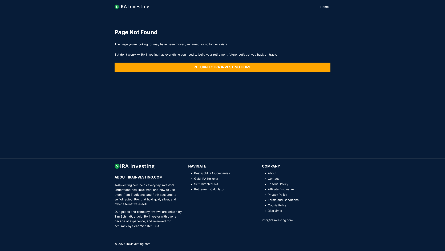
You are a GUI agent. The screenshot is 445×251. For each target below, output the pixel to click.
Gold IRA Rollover (206, 178)
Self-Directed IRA (206, 184)
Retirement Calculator (209, 189)
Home (324, 7)
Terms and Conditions (283, 200)
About (272, 173)
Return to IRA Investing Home (222, 67)
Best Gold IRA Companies (212, 173)
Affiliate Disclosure (281, 189)
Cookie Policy (277, 205)
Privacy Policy (277, 194)
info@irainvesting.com (277, 220)
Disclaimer (275, 210)
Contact (273, 178)
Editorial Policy (278, 184)
